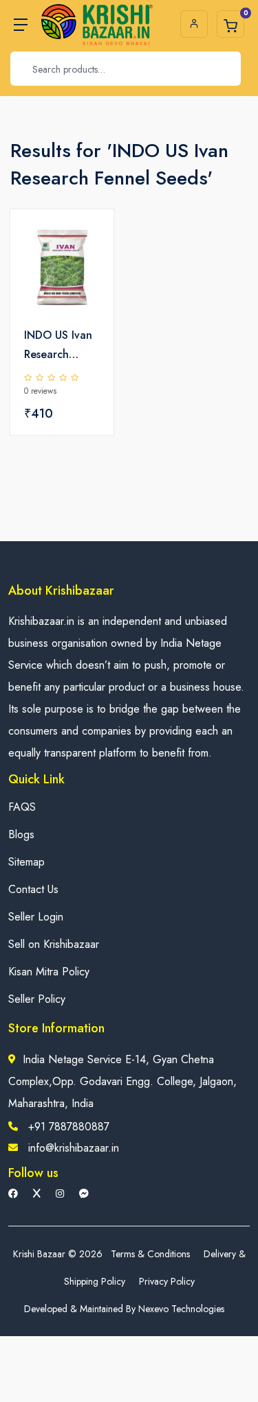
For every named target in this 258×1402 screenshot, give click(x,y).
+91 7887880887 (68, 1126)
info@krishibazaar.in (73, 1148)
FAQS (22, 807)
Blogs (21, 834)
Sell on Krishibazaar (53, 944)
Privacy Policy (167, 1281)
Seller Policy (36, 999)
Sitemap (26, 862)
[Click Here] (88, 243)
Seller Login (35, 917)
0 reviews (40, 391)
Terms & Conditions (150, 1254)
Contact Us (33, 889)
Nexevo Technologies (181, 1309)
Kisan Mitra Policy (48, 971)
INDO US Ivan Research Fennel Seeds (58, 345)
